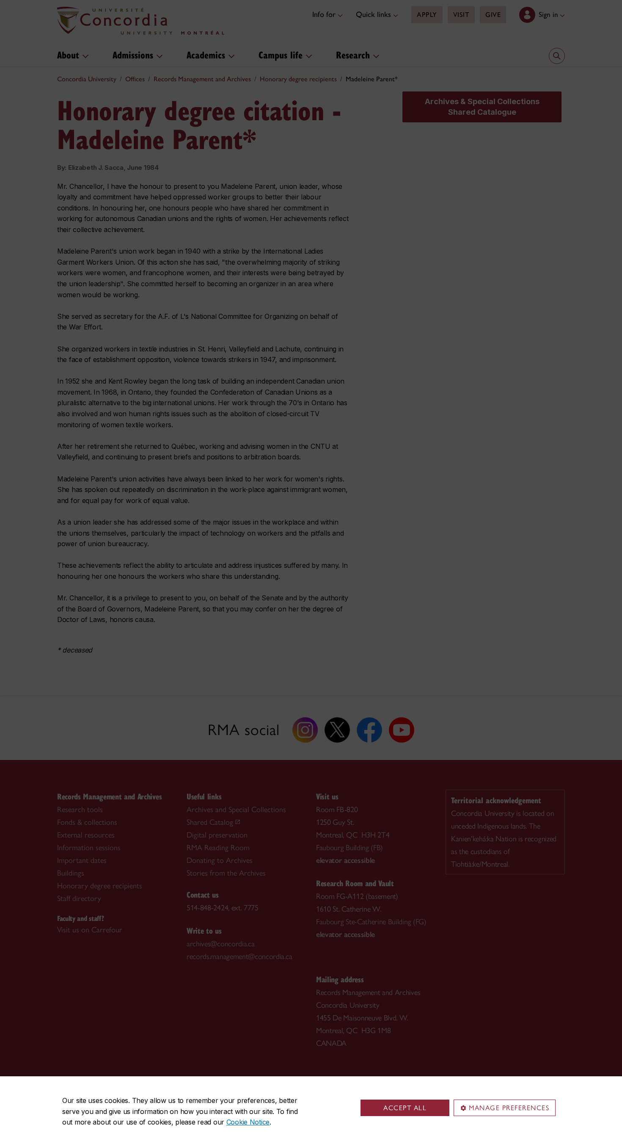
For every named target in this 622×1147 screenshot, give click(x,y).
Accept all (405, 1108)
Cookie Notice (248, 1122)
